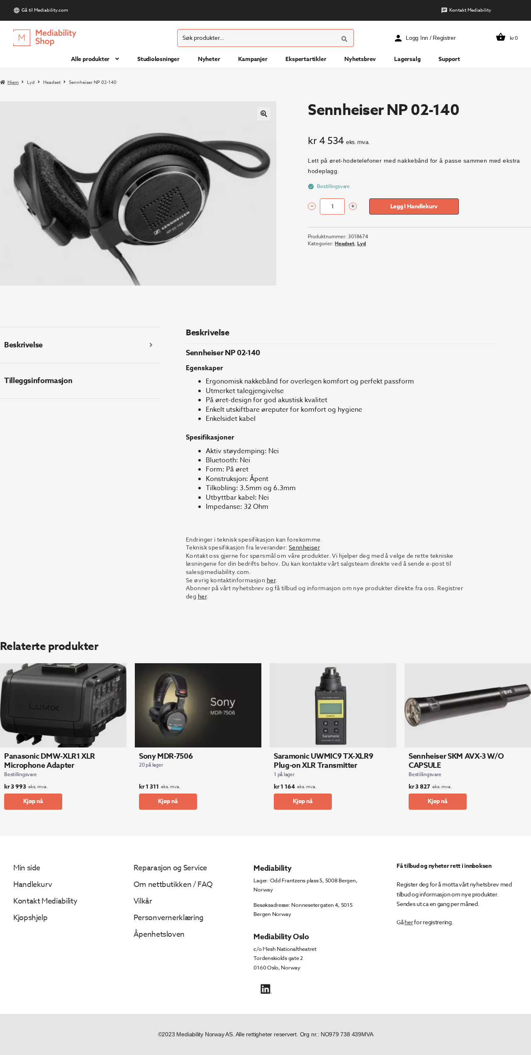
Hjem (13, 82)
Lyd (31, 82)
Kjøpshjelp (30, 917)
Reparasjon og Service (170, 868)
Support (449, 59)
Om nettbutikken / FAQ (173, 884)
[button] (263, 113)
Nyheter (209, 59)
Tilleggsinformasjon (38, 380)
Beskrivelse (23, 344)
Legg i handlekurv (414, 206)
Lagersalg (407, 59)
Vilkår (143, 901)
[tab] (79, 345)
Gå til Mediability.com (45, 10)
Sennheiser (304, 547)
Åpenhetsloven (159, 934)
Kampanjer (252, 59)
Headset (52, 82)
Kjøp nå (33, 801)
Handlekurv (32, 884)
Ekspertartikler (305, 59)
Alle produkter (90, 59)
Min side (26, 868)
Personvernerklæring (169, 917)
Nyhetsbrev (360, 59)
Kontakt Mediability (470, 10)
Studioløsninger (158, 59)
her (271, 580)
